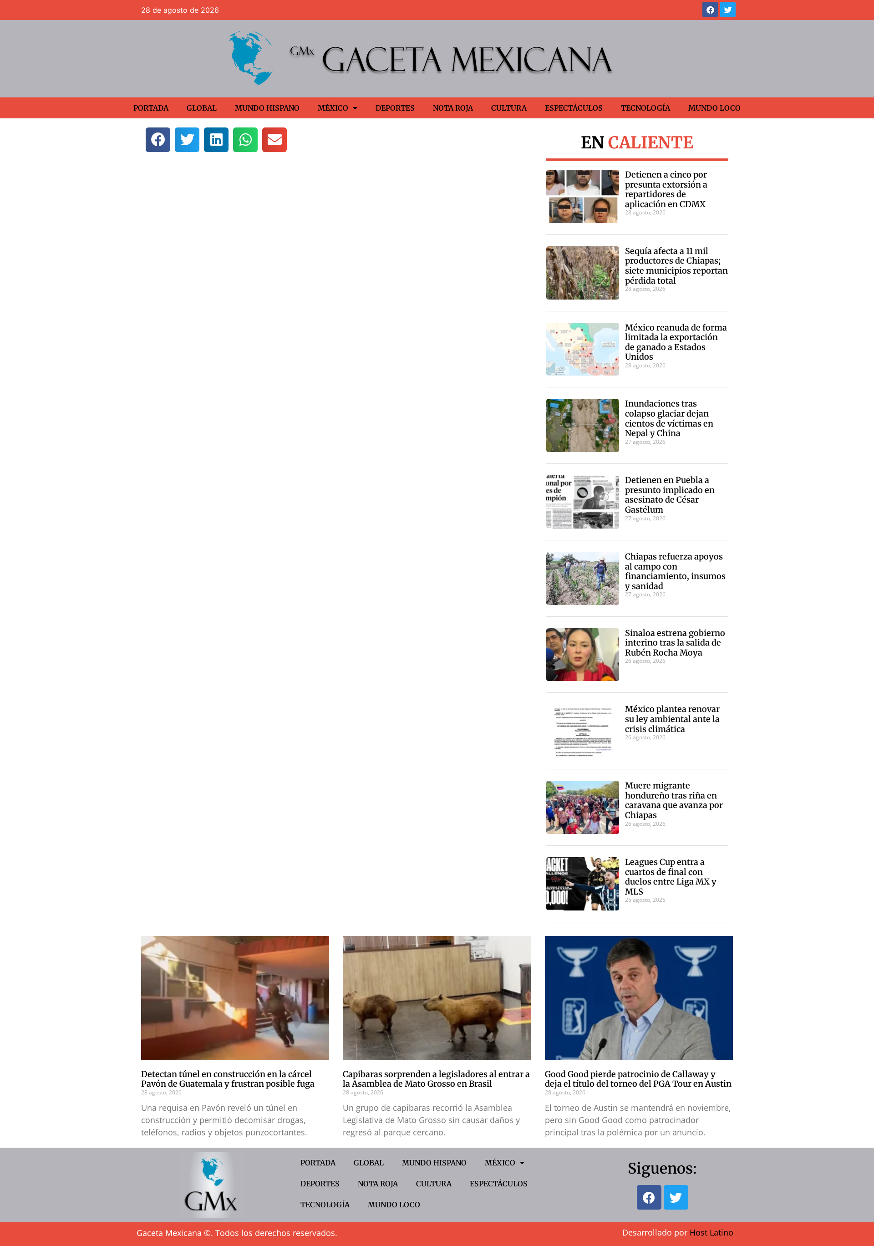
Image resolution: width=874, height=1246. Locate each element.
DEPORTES (395, 107)
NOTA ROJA (453, 107)
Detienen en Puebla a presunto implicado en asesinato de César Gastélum (670, 495)
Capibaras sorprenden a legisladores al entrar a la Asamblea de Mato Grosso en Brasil (436, 1079)
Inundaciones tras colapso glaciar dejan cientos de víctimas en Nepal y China (669, 418)
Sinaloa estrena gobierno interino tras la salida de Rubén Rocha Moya (675, 643)
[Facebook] (710, 9)
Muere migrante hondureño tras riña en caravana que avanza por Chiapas (674, 800)
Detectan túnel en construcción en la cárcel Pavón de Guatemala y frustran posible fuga (228, 1079)
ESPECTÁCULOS (574, 107)
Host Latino (711, 1232)
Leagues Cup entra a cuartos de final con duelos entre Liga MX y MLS (670, 877)
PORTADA (150, 107)
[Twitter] (728, 9)
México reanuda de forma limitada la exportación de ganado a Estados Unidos (676, 342)
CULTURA (509, 107)
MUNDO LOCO (714, 107)
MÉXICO (333, 107)
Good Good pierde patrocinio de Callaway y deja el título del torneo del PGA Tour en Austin (638, 1079)
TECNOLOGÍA (645, 107)
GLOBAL (202, 107)
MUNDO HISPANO (267, 107)
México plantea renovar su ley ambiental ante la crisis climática (672, 719)
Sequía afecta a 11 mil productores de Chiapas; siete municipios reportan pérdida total (676, 266)
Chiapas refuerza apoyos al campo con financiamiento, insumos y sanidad (675, 571)
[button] (158, 139)
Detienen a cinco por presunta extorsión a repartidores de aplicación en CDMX (666, 189)
